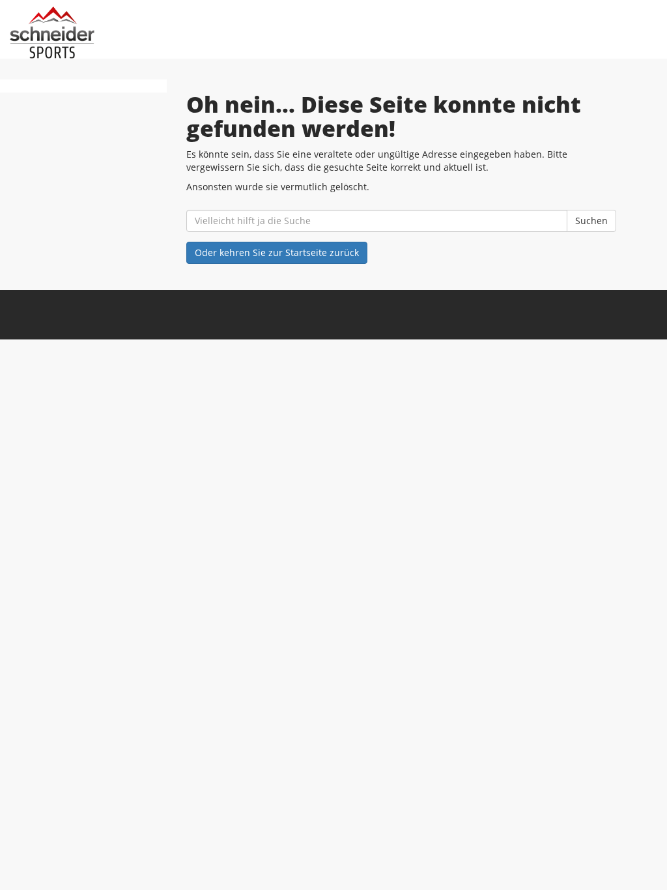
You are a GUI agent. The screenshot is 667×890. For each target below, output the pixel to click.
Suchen (591, 220)
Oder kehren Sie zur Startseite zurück (277, 252)
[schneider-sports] (144, 33)
